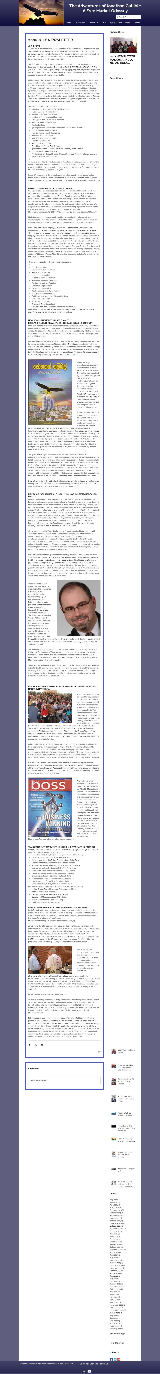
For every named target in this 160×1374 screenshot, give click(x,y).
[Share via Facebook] (29, 1044)
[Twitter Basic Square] (115, 1359)
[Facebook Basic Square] (111, 1359)
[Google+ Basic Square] (118, 1359)
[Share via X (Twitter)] (35, 1044)
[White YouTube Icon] (89, 1371)
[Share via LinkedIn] (41, 1044)
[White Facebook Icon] (84, 1371)
